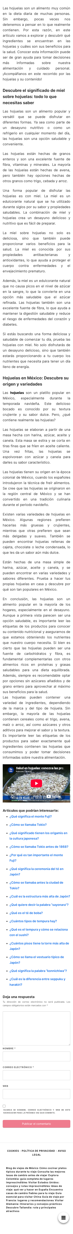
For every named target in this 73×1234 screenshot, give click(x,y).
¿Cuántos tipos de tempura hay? (33, 921)
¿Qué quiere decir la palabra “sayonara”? (39, 905)
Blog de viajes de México (22, 1168)
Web (5, 1086)
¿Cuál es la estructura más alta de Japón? (40, 896)
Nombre (9, 1048)
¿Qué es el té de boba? (26, 913)
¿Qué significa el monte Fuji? (31, 816)
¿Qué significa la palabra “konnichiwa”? (38, 971)
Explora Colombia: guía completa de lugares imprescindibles (32, 1179)
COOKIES (13, 1150)
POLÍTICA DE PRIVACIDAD (38, 1150)
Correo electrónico (18, 1067)
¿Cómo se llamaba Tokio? (28, 824)
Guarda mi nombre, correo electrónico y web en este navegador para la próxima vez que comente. (36, 1111)
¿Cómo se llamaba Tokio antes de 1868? (39, 846)
